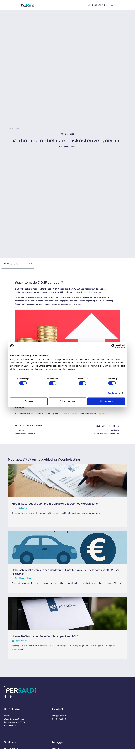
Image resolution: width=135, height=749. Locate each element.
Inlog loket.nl (99, 5)
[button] (112, 5)
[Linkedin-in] (11, 696)
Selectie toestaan (67, 401)
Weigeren (29, 401)
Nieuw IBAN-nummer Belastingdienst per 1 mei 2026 (45, 636)
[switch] (52, 383)
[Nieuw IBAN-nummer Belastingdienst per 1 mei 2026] (67, 613)
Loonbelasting (68, 146)
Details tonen (113, 393)
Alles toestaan (106, 401)
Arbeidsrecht (20, 578)
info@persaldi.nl (103, 413)
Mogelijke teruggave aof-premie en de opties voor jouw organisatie (55, 503)
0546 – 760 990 (70, 413)
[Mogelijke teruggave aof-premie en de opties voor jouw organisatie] (67, 480)
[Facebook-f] (5, 696)
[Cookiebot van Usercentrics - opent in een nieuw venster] (113, 346)
